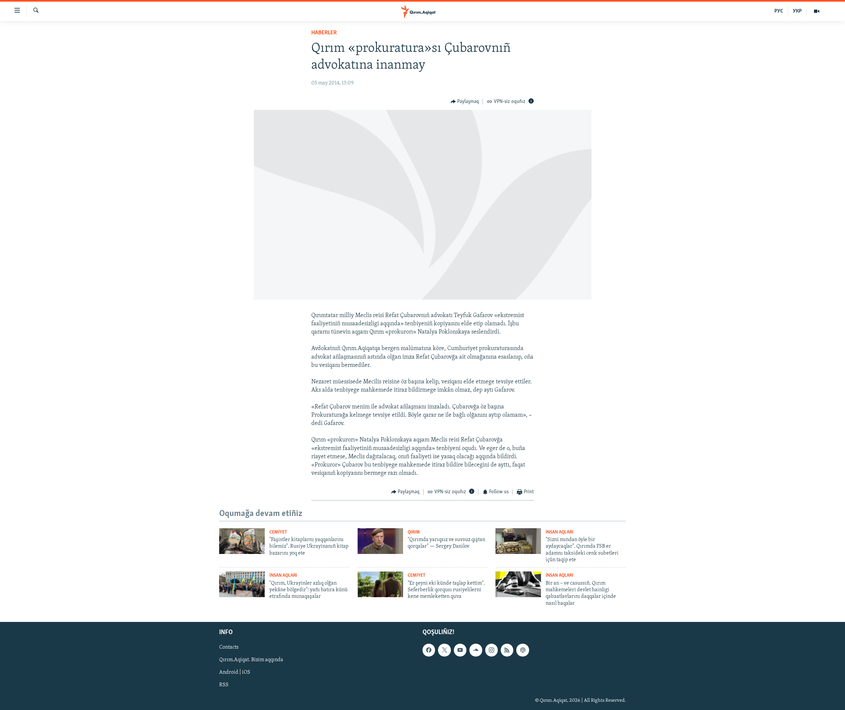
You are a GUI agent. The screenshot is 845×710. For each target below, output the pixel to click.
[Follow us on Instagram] (491, 650)
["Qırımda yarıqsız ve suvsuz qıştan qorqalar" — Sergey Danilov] (380, 541)
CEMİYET (278, 532)
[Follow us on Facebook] (428, 650)
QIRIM (414, 532)
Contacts (229, 647)
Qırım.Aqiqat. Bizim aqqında (251, 660)
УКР (797, 11)
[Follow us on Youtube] (460, 650)
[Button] (465, 101)
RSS (223, 685)
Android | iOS (234, 672)
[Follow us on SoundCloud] (475, 650)
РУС (778, 11)
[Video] (817, 11)
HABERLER (324, 33)
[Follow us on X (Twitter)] (444, 650)
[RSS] (507, 650)
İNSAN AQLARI (559, 532)
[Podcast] (522, 650)
